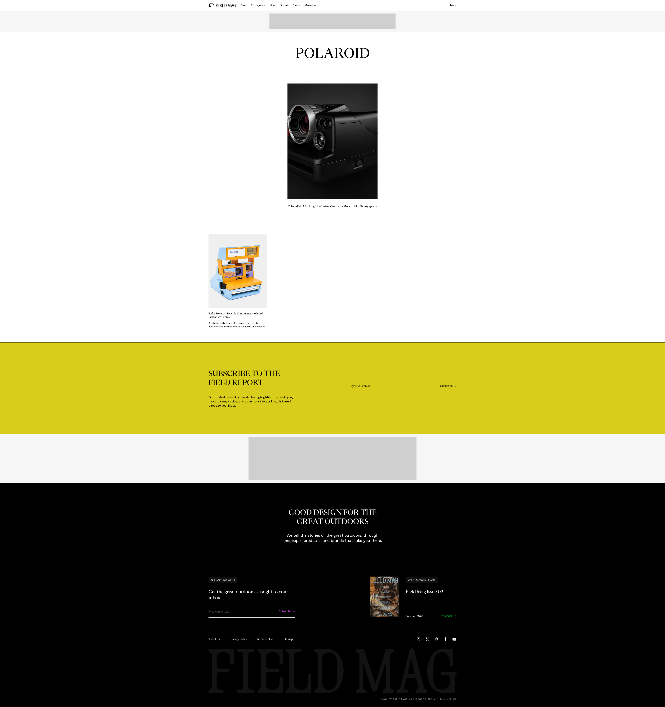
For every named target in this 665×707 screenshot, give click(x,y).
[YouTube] (454, 639)
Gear (243, 5)
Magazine (310, 5)
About (284, 5)
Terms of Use (265, 639)
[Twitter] (427, 639)
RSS (305, 639)
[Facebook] (445, 639)
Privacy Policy (238, 639)
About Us (214, 639)
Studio (296, 5)
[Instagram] (418, 639)
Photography (258, 5)
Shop (273, 5)
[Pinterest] (436, 639)
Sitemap (288, 639)
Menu (453, 5)
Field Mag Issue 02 (424, 592)
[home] (222, 5)
